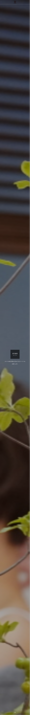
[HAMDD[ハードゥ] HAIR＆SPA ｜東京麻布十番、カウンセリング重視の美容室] (15, 2)
